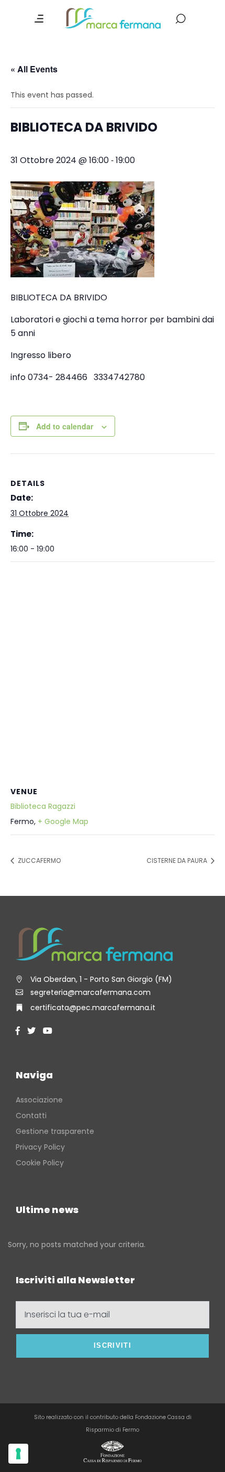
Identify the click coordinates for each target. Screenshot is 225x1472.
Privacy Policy (40, 1147)
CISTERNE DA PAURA (178, 860)
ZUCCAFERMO (38, 860)
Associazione (39, 1100)
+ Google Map (63, 821)
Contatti (31, 1115)
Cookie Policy (40, 1162)
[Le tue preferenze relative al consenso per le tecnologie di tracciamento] (18, 1454)
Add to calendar (64, 426)
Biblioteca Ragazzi (42, 806)
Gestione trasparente (55, 1131)
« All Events (34, 69)
